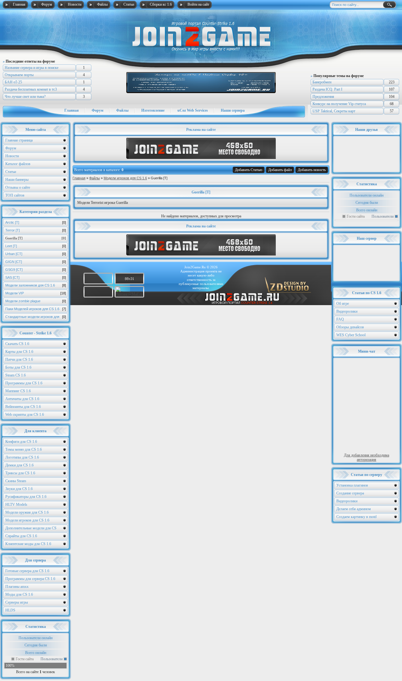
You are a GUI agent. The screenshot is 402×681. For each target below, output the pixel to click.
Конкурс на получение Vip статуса (339, 104)
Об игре (342, 303)
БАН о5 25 (13, 82)
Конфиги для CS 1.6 (21, 441)
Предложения (323, 96)
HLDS (10, 610)
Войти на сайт (198, 4)
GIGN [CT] (35, 262)
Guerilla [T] (35, 238)
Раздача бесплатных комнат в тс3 (31, 89)
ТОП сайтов (14, 195)
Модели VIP (35, 293)
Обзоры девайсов (350, 327)
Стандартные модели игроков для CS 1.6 (35, 318)
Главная (19, 4)
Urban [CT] (35, 254)
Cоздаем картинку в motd (356, 517)
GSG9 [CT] (35, 269)
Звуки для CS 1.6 (19, 489)
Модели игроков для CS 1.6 (27, 520)
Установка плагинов (352, 485)
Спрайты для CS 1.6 (21, 536)
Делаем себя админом (353, 509)
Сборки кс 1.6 (161, 4)
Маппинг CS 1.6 (18, 391)
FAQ (340, 319)
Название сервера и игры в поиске (31, 67)
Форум (46, 4)
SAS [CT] (35, 277)
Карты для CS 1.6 (19, 351)
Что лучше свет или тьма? (25, 96)
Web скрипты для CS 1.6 (24, 414)
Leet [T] (35, 246)
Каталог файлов (17, 164)
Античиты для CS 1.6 (22, 399)
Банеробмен (321, 82)
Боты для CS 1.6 (18, 367)
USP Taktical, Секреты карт (333, 111)
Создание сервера (350, 493)
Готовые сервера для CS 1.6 (27, 571)
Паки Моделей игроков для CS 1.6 (35, 309)
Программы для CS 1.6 (23, 383)
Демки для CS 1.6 (19, 465)
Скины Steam (15, 481)
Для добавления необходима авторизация (366, 457)
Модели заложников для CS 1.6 (35, 285)
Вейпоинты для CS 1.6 (23, 407)
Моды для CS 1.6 (19, 594)
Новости (74, 4)
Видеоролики (346, 311)
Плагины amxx (17, 586)
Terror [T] (35, 230)
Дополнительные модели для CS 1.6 (31, 529)
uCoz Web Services (192, 110)
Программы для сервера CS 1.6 (30, 579)
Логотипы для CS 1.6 (22, 457)
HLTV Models (16, 504)
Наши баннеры (17, 179)
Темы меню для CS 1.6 (23, 449)
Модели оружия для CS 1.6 (27, 512)
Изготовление (153, 110)
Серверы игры (16, 602)
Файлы (102, 4)
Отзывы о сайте (17, 187)
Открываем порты (19, 75)
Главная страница (19, 140)
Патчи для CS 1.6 (19, 359)
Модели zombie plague (35, 301)
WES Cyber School (351, 335)
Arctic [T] (35, 222)
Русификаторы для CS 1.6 (25, 496)
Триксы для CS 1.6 (20, 473)
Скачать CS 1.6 (17, 344)
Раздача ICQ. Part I (327, 89)
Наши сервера (233, 110)
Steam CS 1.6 (15, 375)
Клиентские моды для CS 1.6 (28, 544)
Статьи (128, 4)
